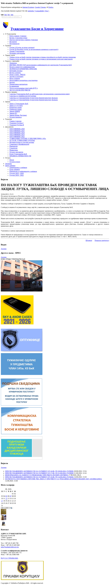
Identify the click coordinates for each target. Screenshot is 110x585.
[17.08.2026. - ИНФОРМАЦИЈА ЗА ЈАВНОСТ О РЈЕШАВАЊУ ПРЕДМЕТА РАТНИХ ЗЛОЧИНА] (3, 514)
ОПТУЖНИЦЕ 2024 (17, 133)
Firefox (50, 7)
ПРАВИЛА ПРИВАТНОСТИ (20, 156)
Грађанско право (15, 109)
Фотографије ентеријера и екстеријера (23, 80)
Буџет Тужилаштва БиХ (18, 154)
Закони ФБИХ (14, 111)
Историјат (13, 42)
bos (5, 14)
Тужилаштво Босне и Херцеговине (37, 29)
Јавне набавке (10, 165)
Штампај (89, 240)
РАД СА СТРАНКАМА (9, 558)
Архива (3, 249)
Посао (11, 160)
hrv (9, 14)
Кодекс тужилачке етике (18, 38)
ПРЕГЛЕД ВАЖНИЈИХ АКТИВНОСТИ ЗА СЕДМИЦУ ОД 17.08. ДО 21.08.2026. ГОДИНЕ (39, 473)
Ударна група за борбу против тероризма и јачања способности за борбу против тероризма (42, 57)
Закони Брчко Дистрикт (18, 115)
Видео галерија (15, 73)
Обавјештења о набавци (18, 167)
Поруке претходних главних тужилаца (23, 40)
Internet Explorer (28, 7)
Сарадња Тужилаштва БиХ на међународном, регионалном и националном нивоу (39, 94)
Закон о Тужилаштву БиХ (18, 104)
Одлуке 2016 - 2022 (16, 175)
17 (2, 501)
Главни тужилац (15, 121)
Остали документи (16, 152)
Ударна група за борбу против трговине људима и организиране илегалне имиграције (41, 59)
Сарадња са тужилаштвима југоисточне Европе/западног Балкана (33, 98)
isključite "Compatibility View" (38, 11)
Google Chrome (40, 7)
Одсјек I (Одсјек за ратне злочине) (21, 47)
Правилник (13, 150)
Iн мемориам (14, 86)
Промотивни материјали (18, 84)
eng (12, 14)
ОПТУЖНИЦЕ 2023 (17, 135)
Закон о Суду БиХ (16, 105)
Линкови (8, 164)
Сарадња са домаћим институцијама (22, 96)
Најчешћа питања (15, 71)
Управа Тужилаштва (16, 51)
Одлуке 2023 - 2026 (16, 173)
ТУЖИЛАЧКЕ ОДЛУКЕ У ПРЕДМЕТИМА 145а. (27, 138)
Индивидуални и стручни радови (21, 142)
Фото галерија (14, 78)
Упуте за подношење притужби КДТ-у (23, 88)
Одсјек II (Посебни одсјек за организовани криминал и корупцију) (33, 49)
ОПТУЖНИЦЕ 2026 (17, 129)
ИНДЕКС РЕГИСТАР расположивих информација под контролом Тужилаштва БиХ (40, 65)
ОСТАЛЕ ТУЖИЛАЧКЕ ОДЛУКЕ (22, 140)
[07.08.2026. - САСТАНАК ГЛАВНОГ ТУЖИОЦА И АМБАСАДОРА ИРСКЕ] (3, 525)
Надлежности (14, 44)
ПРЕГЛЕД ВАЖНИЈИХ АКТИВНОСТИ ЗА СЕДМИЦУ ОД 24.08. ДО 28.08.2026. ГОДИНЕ (39, 471)
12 (6, 498)
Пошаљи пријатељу (102, 240)
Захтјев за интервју (16, 76)
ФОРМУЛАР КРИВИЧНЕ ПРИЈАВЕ (23, 69)
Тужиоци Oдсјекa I (16, 123)
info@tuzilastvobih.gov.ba (10, 547)
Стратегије (13, 148)
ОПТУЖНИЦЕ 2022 (17, 136)
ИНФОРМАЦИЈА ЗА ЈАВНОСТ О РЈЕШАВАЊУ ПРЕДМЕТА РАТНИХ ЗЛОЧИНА (37, 475)
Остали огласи (14, 162)
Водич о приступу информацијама (22, 67)
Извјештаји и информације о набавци (23, 171)
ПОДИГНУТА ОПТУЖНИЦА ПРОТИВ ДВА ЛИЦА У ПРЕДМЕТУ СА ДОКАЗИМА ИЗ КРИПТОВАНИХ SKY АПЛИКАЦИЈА (53, 479)
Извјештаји (13, 146)
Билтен (12, 82)
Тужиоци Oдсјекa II (16, 125)
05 (6, 496)
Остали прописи (15, 117)
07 (10, 496)
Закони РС (13, 113)
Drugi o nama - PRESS (17, 75)
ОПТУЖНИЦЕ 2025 (17, 131)
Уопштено (13, 63)
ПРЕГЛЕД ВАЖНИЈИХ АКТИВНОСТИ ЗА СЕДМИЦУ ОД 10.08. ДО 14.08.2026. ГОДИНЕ (39, 477)
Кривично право (15, 107)
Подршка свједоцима (17, 53)
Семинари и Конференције (19, 144)
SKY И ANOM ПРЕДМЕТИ (19, 90)
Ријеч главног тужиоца (17, 36)
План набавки (14, 169)
